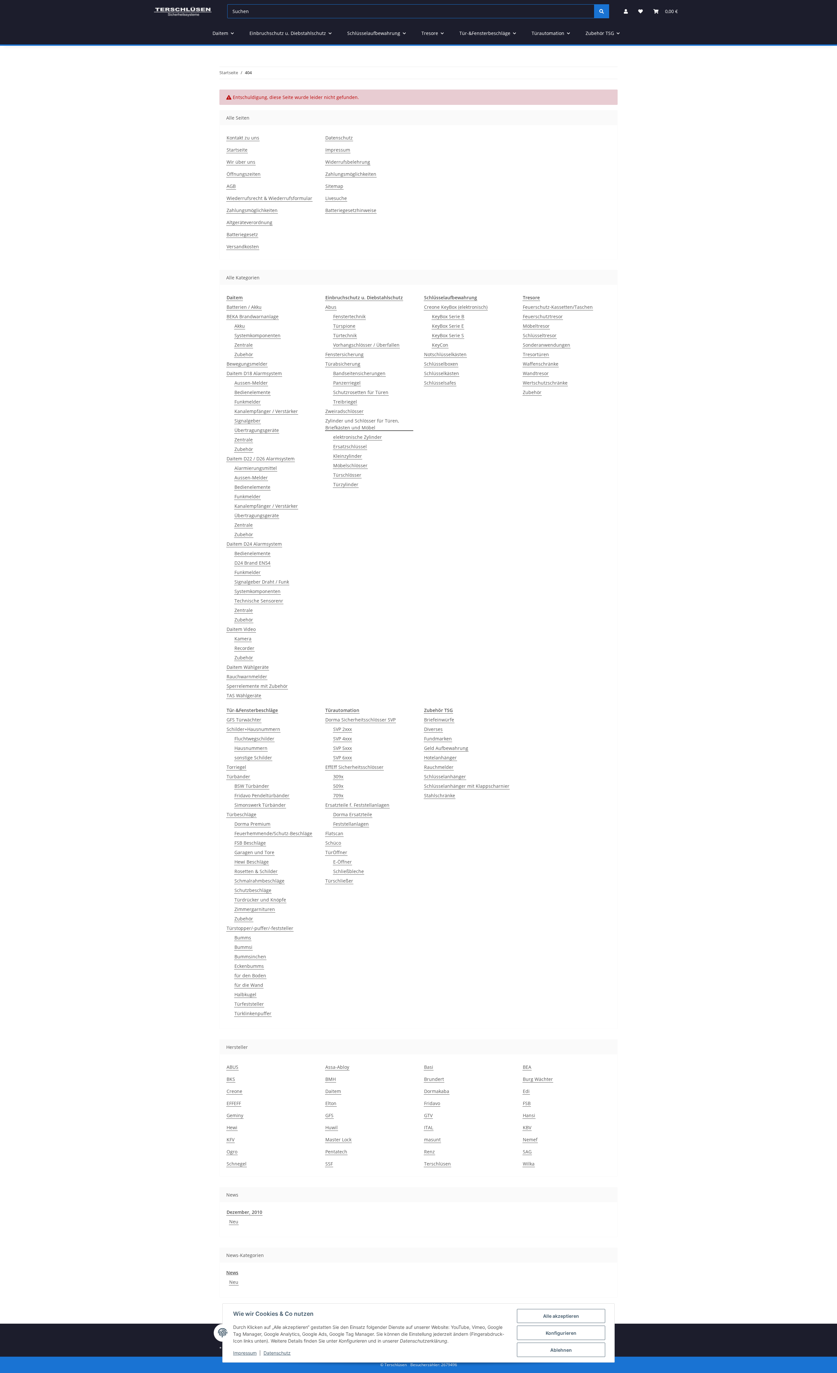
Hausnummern (250, 748)
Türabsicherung (342, 364)
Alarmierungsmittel (255, 468)
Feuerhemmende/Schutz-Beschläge (273, 833)
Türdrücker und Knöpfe (260, 900)
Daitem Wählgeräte (248, 667)
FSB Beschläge (250, 843)
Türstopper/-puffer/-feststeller (260, 928)
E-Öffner (342, 862)
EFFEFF (234, 1103)
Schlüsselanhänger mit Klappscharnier (466, 786)
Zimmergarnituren (254, 909)
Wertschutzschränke (545, 383)
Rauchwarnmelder (247, 676)
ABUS (232, 1067)
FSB (527, 1103)
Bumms (242, 938)
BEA (527, 1067)
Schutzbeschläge (252, 890)
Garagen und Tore (254, 852)
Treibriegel (345, 402)
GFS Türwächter (244, 720)
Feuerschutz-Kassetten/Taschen (558, 307)
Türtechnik (345, 335)
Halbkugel (245, 994)
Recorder (244, 648)
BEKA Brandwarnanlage (253, 316)
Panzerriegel (347, 383)
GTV (428, 1115)
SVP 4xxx (342, 739)
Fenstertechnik (349, 316)
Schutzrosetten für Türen (360, 392)
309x (338, 776)
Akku (239, 326)
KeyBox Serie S (448, 335)
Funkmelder (247, 402)
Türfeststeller (249, 1004)
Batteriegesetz (242, 234)
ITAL (428, 1127)
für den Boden (250, 975)
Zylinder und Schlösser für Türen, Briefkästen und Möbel (362, 424)
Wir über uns (241, 162)
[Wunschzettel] (640, 11)
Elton (330, 1103)
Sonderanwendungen (546, 345)
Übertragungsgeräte (256, 430)
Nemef (530, 1139)
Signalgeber (247, 421)
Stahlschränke (439, 795)
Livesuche (336, 198)
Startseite (237, 150)
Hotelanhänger (440, 757)
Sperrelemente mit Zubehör (257, 686)
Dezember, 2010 (244, 1212)
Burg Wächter (538, 1079)
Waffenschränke (540, 364)
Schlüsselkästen (441, 373)
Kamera (242, 639)
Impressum (337, 150)
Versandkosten (243, 246)
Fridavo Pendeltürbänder (261, 795)
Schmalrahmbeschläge (259, 881)
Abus (330, 307)
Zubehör (243, 354)
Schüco (333, 843)
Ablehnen (561, 1350)
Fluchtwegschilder (254, 739)
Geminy (235, 1115)
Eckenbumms (249, 966)
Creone (234, 1091)
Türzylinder (345, 484)
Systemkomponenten (257, 335)
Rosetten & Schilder (256, 871)
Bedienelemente (252, 392)
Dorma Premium (252, 824)
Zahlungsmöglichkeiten (252, 210)
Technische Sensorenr (258, 601)
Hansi (529, 1115)
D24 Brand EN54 (252, 563)
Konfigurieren (561, 1333)
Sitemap (334, 186)
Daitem (333, 1091)
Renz (429, 1152)
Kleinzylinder (347, 456)
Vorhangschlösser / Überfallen (366, 345)
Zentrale (243, 345)
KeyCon (440, 345)
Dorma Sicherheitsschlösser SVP (360, 720)
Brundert (434, 1079)
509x (338, 786)
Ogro (232, 1152)
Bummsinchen (250, 956)
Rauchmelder (438, 767)
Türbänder (238, 776)
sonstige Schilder (253, 757)
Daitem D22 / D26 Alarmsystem (261, 458)
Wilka (529, 1164)
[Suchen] (601, 11)
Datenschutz (339, 138)
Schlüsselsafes (440, 383)
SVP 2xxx (342, 729)
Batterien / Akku (244, 307)
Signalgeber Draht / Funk (261, 582)
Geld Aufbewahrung (446, 748)
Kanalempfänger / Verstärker (266, 411)
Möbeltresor (536, 326)
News (232, 1272)
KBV (527, 1127)
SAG (527, 1152)
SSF (329, 1164)
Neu (233, 1221)
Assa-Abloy (337, 1067)
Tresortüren (536, 354)
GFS (329, 1115)
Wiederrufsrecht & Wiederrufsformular (269, 198)
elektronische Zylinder (357, 437)
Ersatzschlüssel (350, 446)
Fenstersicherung (344, 354)
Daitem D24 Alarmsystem (254, 544)
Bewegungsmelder (247, 364)
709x (338, 795)
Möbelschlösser (350, 465)
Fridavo (432, 1103)
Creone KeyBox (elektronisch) (455, 307)
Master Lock (338, 1139)
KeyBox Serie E (448, 326)
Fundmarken (438, 739)
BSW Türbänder (251, 786)
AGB (231, 186)
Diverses (433, 729)
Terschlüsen (437, 1164)
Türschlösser (347, 475)
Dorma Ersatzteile (352, 814)
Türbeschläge (241, 814)
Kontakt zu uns (243, 138)
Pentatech (336, 1152)
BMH (330, 1079)
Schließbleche (348, 871)
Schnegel (237, 1164)
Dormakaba (436, 1091)
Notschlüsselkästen (445, 354)
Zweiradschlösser (344, 411)
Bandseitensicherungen (359, 373)
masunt (432, 1139)
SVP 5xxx (342, 748)
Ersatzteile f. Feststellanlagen (357, 805)
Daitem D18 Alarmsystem (254, 373)
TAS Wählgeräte (244, 695)
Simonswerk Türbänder (260, 805)
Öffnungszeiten (244, 174)
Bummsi (243, 947)
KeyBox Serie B (448, 316)
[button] (626, 11)
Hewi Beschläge (251, 862)
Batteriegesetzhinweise (350, 210)
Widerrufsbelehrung (347, 162)
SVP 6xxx (342, 757)
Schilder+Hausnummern (253, 729)
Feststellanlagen (351, 824)
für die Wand (248, 985)
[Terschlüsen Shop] (183, 11)
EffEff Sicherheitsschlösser (354, 767)
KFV (230, 1139)
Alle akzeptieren (561, 1316)
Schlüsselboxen (441, 364)
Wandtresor (536, 373)
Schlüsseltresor (539, 335)
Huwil (331, 1127)
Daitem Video (241, 629)
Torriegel (236, 767)
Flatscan (334, 833)
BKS (231, 1079)
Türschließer (339, 881)
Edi (526, 1091)
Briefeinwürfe (439, 720)
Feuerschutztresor (543, 316)
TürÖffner (336, 852)
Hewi (232, 1127)
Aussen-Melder (251, 383)
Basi (428, 1067)
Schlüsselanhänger (445, 776)
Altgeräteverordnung (249, 222)
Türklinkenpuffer (252, 1013)
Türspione (344, 326)
